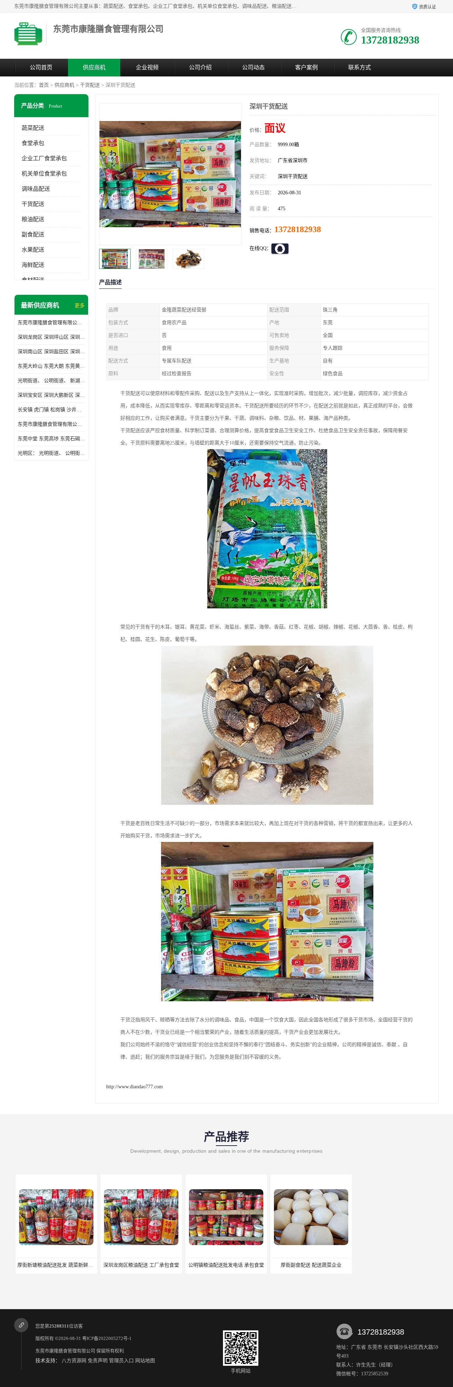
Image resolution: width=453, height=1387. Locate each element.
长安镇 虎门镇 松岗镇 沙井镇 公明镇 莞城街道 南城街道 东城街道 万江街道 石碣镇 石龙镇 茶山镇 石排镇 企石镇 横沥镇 (51, 409)
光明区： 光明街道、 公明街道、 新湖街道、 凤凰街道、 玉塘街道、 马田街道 (51, 453)
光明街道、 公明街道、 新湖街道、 (51, 380)
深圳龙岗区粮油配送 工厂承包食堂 (140, 1265)
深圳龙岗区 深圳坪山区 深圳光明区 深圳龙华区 (51, 337)
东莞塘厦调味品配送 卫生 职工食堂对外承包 (404, 1265)
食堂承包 (33, 143)
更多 (80, 305)
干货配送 (90, 85)
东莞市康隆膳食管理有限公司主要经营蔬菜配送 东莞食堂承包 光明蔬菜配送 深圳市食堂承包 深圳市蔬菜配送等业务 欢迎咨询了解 (51, 322)
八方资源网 (74, 1360)
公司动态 (253, 67)
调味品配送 (36, 189)
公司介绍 (200, 67)
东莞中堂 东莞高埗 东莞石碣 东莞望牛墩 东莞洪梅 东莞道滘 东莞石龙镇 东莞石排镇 (51, 438)
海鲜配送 (33, 265)
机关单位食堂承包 (44, 174)
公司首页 (41, 67)
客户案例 (306, 67)
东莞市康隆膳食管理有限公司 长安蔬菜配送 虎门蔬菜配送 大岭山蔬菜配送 (51, 424)
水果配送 (33, 250)
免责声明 (98, 1360)
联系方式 (359, 67)
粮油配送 (33, 219)
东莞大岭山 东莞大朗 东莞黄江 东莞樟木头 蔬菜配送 (51, 366)
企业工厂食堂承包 (44, 158)
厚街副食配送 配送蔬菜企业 (309, 1265)
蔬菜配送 (33, 128)
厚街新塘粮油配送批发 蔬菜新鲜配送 (56, 1265)
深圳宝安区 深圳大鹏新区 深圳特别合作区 (51, 395)
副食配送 (33, 234)
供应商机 (94, 67)
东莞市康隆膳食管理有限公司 (65, 1350)
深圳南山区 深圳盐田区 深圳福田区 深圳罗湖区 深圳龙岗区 (51, 351)
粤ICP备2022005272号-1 (107, 1338)
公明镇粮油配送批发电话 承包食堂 (225, 1265)
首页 (44, 85)
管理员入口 (121, 1360)
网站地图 (145, 1360)
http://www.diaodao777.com (134, 1086)
